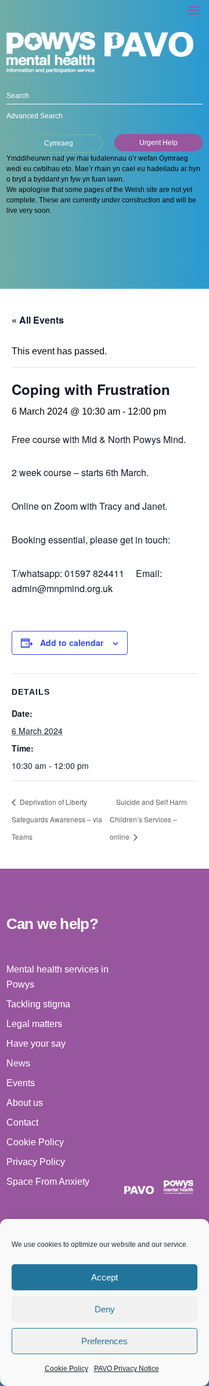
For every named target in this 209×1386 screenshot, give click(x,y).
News (18, 1063)
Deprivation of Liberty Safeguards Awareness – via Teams (57, 819)
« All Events (38, 319)
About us (24, 1103)
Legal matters (34, 1024)
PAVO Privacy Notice (126, 1369)
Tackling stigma (38, 1004)
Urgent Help (158, 143)
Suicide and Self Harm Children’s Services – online (148, 819)
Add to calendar (71, 642)
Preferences (104, 1341)
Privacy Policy (35, 1162)
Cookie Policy (66, 1369)
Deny (105, 1309)
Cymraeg (58, 143)
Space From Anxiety (47, 1182)
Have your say (36, 1043)
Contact (22, 1122)
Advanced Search (34, 116)
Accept (104, 1277)
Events (20, 1083)
